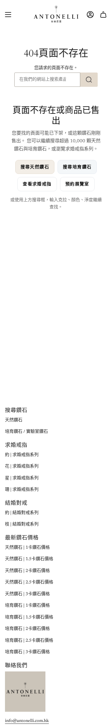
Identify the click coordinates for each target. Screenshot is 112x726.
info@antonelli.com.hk (27, 721)
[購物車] (103, 14)
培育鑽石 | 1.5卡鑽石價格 (29, 617)
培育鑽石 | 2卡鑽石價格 (27, 629)
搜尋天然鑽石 (35, 167)
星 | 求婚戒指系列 (22, 478)
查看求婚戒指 (37, 184)
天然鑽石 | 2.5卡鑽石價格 (29, 582)
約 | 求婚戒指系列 (22, 455)
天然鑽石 (13, 420)
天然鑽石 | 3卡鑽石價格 (27, 594)
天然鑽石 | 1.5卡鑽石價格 (29, 559)
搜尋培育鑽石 (77, 167)
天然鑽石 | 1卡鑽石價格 (27, 548)
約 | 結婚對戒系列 (22, 513)
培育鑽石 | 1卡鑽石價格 (27, 606)
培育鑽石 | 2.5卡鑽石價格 (29, 641)
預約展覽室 (77, 184)
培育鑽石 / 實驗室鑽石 (26, 432)
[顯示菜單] (8, 14)
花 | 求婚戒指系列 (22, 466)
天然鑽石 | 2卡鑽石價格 (27, 571)
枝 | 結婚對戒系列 (22, 524)
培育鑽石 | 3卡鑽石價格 (27, 652)
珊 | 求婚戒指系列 (22, 490)
